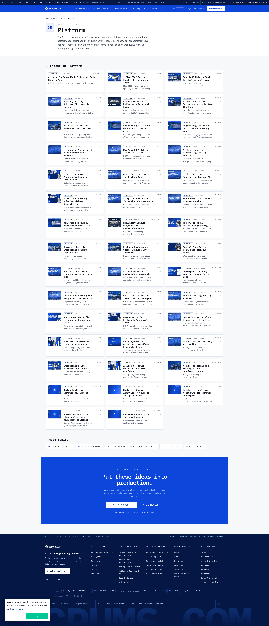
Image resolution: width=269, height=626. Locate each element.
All (19, 2)
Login (189, 9)
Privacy (107, 604)
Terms (139, 604)
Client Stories (209, 561)
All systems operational (215, 2)
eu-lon (193, 536)
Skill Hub (179, 565)
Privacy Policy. (16, 609)
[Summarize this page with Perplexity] (74, 596)
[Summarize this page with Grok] (78, 596)
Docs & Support (209, 578)
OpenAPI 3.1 (160, 591)
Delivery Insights (156, 561)
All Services (125, 582)
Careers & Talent (172, 446)
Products (81, 8)
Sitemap (207, 591)
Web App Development (129, 567)
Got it (37, 616)
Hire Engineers (127, 578)
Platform (66, 2)
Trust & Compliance (211, 582)
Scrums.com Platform (102, 552)
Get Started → (215, 8)
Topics (62, 18)
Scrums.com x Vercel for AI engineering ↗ (248, 2)
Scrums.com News (117, 446)
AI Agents (96, 557)
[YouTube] (59, 579)
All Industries (154, 574)
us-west (184, 536)
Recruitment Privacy (124, 604)
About (204, 552)
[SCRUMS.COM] (53, 547)
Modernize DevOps (155, 565)
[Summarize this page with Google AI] (71, 596)
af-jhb (211, 536)
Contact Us (207, 557)
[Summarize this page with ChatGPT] (67, 596)
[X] (53, 579)
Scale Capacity (154, 557)
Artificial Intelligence (144, 446)
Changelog (186, 591)
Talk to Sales (199, 9)
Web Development (196, 446)
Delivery (37, 2)
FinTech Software (155, 569)
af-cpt (202, 536)
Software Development (91, 446)
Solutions (99, 8)
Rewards (205, 569)
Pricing (95, 574)
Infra (56, 2)
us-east (174, 536)
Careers (205, 565)
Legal (98, 604)
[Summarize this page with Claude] (81, 596)
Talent (48, 2)
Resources (118, 8)
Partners (205, 574)
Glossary (178, 569)
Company (153, 8)
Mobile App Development (62, 446)
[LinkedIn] (47, 579)
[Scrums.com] (54, 9)
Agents (27, 2)
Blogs (176, 552)
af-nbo (220, 536)
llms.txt (148, 591)
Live (48, 536)
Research (178, 561)
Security (149, 604)
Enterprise (137, 8)
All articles (150, 504)
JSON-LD (197, 591)
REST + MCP (173, 591)
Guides (177, 557)
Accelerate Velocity (157, 552)
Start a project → (121, 504)
